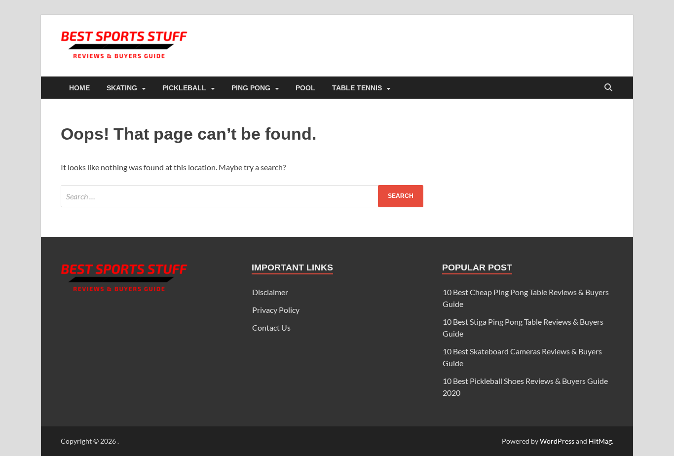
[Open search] (608, 88)
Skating (122, 88)
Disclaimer (270, 292)
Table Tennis (357, 88)
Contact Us (271, 327)
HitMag (600, 441)
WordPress (557, 441)
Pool (305, 88)
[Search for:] (242, 196)
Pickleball (184, 88)
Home (79, 88)
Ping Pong (250, 88)
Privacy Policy (276, 309)
